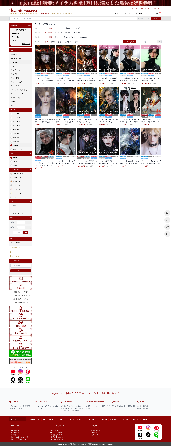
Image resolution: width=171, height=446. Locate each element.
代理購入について (56, 435)
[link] (37, 24)
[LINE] (28, 380)
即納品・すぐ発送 (48, 419)
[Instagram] (20, 372)
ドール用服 (92, 419)
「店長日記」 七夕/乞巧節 (20, 292)
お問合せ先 (54, 430)
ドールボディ (70, 419)
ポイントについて (56, 432)
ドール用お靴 (103, 419)
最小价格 (13, 222)
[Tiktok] (13, 380)
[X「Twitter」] (20, 380)
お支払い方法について (58, 439)
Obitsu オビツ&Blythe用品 (140, 419)
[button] (21, 50)
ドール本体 (59, 419)
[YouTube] (13, 372)
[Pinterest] (28, 372)
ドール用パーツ (81, 419)
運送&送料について (57, 437)
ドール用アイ (126, 419)
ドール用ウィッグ (115, 419)
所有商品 (45, 24)
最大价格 (13, 227)
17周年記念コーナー (34, 419)
